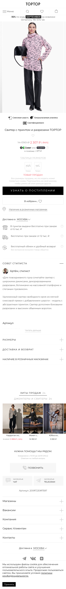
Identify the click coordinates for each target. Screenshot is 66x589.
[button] (25, 110)
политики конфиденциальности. (27, 574)
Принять (9, 584)
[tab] (33, 393)
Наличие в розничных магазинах (28, 209)
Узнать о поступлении (33, 190)
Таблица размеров (33, 158)
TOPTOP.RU (33, 4)
